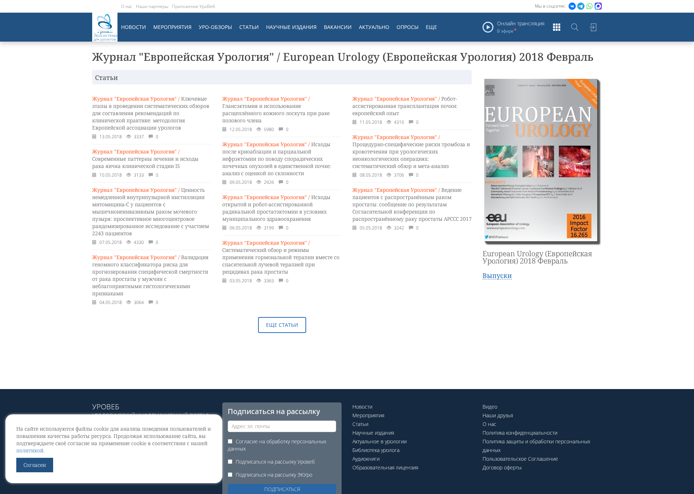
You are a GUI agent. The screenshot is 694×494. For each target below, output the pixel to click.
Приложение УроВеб (193, 6)
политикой (29, 450)
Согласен (34, 464)
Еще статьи (282, 324)
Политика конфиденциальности (520, 432)
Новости (133, 27)
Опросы (408, 27)
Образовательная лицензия (385, 467)
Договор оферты (502, 467)
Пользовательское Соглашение (520, 458)
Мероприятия (172, 27)
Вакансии (338, 27)
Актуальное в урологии (379, 441)
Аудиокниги (366, 458)
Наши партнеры (152, 6)
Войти (593, 27)
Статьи (249, 27)
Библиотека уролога (375, 450)
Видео (490, 406)
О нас (126, 6)
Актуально (374, 27)
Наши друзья (498, 415)
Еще (431, 27)
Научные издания (291, 27)
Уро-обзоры (215, 27)
